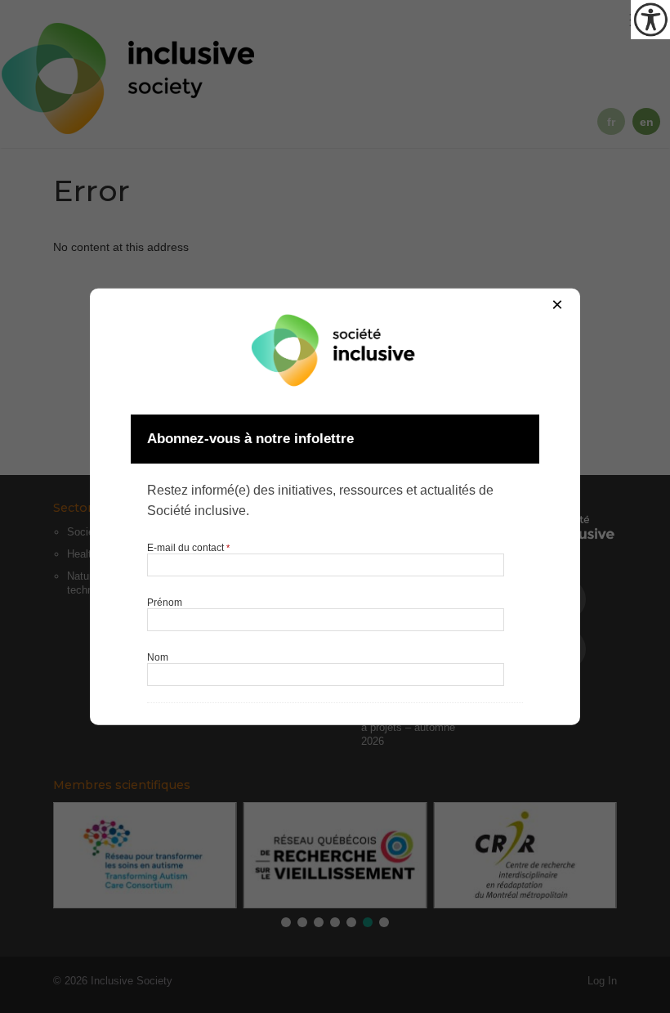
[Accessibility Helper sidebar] (650, 19)
